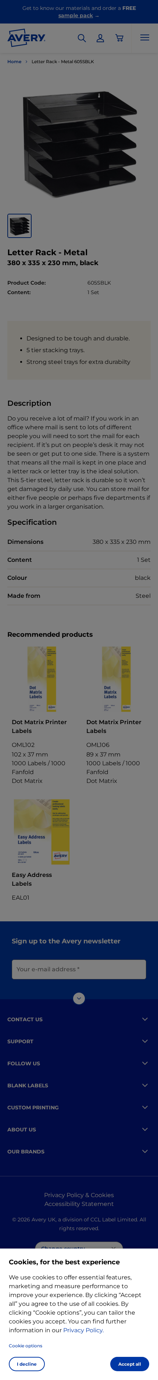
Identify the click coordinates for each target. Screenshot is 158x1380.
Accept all (129, 1364)
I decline (27, 1364)
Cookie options (25, 1345)
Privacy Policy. (83, 1330)
